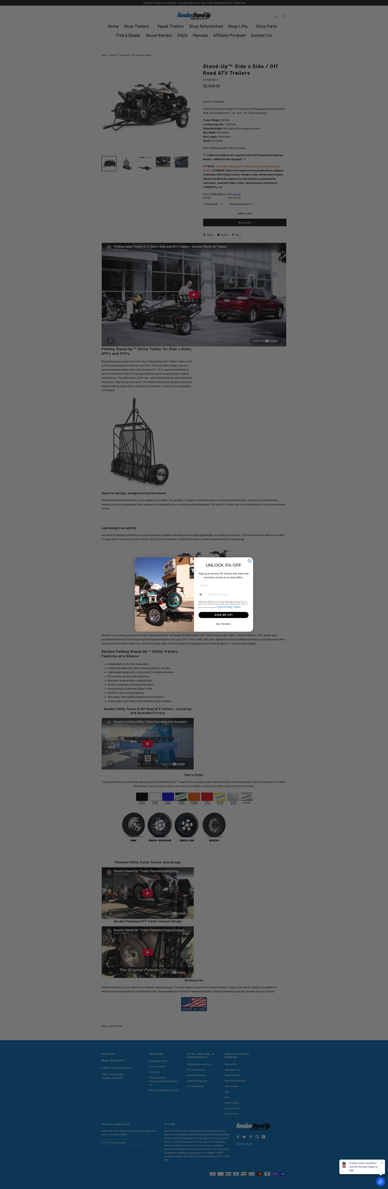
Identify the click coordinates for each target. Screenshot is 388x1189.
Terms (237, 607)
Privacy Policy (224, 607)
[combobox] (202, 595)
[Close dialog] (250, 561)
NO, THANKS (223, 624)
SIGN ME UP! (223, 615)
